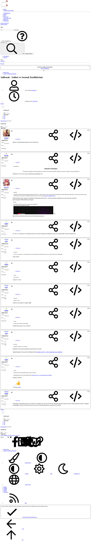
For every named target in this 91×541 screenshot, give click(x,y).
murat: (14, 275)
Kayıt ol (5, 57)
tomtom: (15, 252)
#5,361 (88, 391)
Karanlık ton (77, 473)
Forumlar (5, 10)
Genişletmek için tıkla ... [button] (51, 213)
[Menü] (1, 4)
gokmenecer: (16, 166)
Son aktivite (6, 56)
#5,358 (88, 308)
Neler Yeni (5, 17)
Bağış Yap (5, 19)
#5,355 (88, 239)
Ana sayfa (5, 492)
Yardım (5, 490)
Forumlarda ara (6, 13)
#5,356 (88, 262)
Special (5, 14)
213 (4, 116)
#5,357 (88, 285)
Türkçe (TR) (28, 484)
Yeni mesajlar (11, 10)
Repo (4, 15)
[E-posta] (26, 442)
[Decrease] (9, 113)
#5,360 (88, 357)
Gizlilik (5, 489)
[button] (22, 41)
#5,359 (88, 331)
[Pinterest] (18, 442)
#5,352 (88, 153)
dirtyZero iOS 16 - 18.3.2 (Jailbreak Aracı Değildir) (49, 352)
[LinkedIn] (13, 442)
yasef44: (15, 192)
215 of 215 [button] (8, 121)
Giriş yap (3, 61)
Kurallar (5, 488)
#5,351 (88, 130)
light (51, 473)
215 (4, 118)
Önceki (2, 103)
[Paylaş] (53, 135)
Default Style (28, 462)
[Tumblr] (21, 442)
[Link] (28, 442)
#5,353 (88, 179)
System (27, 473)
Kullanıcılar (6, 20)
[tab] (42, 71)
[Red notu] (89, 67)
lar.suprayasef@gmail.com (49, 195)
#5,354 (88, 221)
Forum (4, 9)
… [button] (4, 107)
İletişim (5, 487)
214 (4, 117)
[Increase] (8, 113)
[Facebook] (5, 442)
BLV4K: (14, 202)
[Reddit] (15, 442)
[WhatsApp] (23, 442)
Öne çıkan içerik (7, 18)
